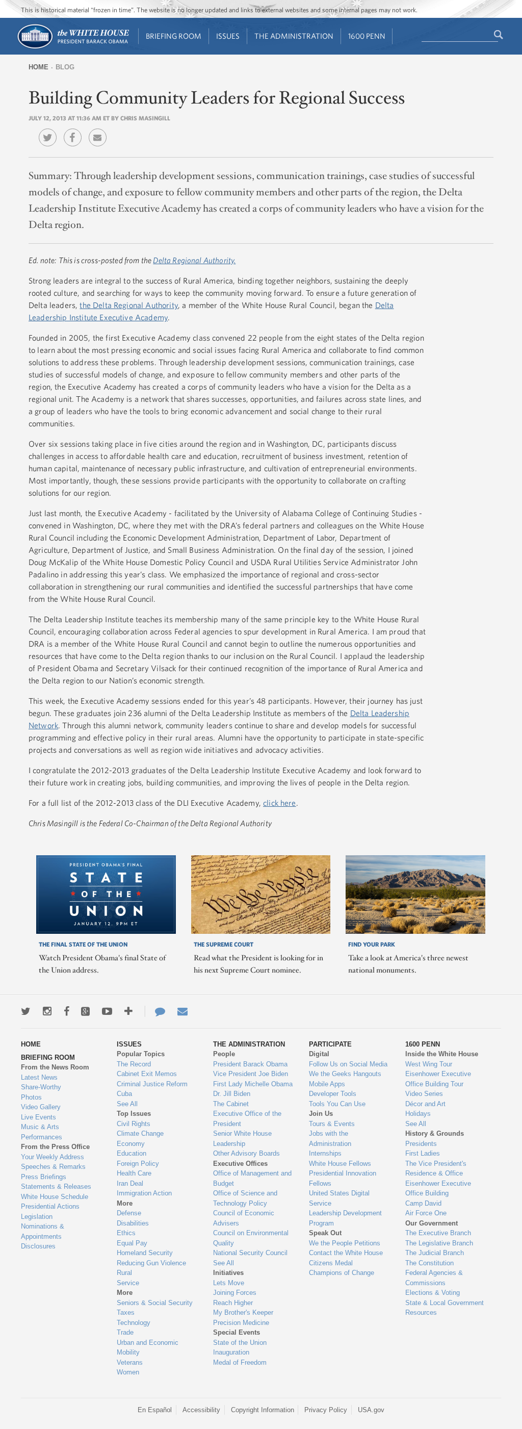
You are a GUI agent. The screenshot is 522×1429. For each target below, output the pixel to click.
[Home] (72, 48)
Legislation (37, 1216)
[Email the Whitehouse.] (182, 1011)
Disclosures (38, 1246)
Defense (129, 1213)
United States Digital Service (339, 1198)
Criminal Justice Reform (152, 1084)
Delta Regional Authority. (194, 260)
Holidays (418, 1113)
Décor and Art (425, 1104)
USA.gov (371, 1410)
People (224, 1054)
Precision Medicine (241, 1322)
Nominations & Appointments (42, 1231)
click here (279, 802)
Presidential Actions (50, 1206)
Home (38, 67)
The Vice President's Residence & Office (435, 1169)
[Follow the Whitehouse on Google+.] (85, 1011)
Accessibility (201, 1410)
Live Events (38, 1117)
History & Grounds (434, 1133)
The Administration (293, 36)
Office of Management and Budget (252, 1178)
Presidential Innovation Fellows (342, 1178)
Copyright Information (262, 1410)
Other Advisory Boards (246, 1153)
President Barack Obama (250, 1064)
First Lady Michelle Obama (253, 1084)
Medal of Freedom (240, 1362)
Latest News (39, 1077)
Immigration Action (144, 1193)
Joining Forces (234, 1292)
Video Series (424, 1094)
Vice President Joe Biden (250, 1074)
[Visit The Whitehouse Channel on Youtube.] (107, 1011)
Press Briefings (43, 1177)
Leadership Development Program (345, 1218)
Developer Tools (332, 1094)
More (125, 1203)
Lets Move (228, 1283)
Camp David (423, 1203)
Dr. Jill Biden (231, 1094)
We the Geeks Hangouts (345, 1074)
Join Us (321, 1113)
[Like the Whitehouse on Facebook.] (66, 1011)
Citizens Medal (331, 1263)
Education (131, 1153)
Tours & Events (332, 1124)
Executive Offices (240, 1163)
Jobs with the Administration (330, 1138)
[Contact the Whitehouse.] (155, 1011)
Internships (325, 1153)
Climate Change (140, 1133)
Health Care (134, 1173)
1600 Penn (366, 36)
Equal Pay (132, 1243)
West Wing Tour (428, 1064)
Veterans (130, 1362)
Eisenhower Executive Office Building (438, 1188)
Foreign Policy (138, 1163)
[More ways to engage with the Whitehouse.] (128, 1011)
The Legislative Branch (439, 1243)
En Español (155, 1410)
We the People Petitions (344, 1243)
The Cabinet (231, 1104)
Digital (319, 1054)
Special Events (236, 1332)
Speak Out (325, 1233)
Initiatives (228, 1273)
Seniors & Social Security (155, 1303)
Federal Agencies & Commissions (434, 1278)
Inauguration (231, 1352)
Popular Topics (141, 1054)
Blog (65, 67)
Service (128, 1283)
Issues (228, 36)
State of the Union (240, 1342)
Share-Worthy (41, 1087)
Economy (131, 1143)
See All (127, 1104)
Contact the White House (346, 1253)
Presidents (421, 1143)
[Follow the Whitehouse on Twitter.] (26, 1011)
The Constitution (429, 1263)
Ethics (126, 1233)
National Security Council (250, 1253)
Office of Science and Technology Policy (245, 1198)
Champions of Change (341, 1273)
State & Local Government (444, 1303)
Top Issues (134, 1113)
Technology (133, 1322)
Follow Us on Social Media (348, 1064)
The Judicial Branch (434, 1253)
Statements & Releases (56, 1186)
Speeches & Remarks (53, 1166)
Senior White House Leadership (242, 1138)
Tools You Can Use (337, 1104)
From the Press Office (55, 1147)
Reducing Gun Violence (151, 1263)
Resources (421, 1312)
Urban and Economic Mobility (147, 1348)
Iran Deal (130, 1183)
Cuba (124, 1094)
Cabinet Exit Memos (147, 1074)
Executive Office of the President (247, 1119)
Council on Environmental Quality (251, 1238)
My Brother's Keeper (243, 1312)
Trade (125, 1332)
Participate (330, 1044)
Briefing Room (173, 36)
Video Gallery (41, 1107)
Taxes (126, 1312)
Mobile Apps (327, 1084)
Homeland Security (145, 1253)
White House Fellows (340, 1163)
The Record (134, 1064)
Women (128, 1372)
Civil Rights (133, 1124)
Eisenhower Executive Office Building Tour (438, 1079)
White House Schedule (54, 1197)
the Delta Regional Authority (128, 305)
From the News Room (55, 1067)
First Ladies (422, 1153)
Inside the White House (441, 1054)
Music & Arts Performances (41, 1132)
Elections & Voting (432, 1292)
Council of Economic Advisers (243, 1218)
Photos (31, 1097)
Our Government (431, 1223)
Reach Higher (233, 1303)
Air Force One (426, 1213)
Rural (124, 1273)
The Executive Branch (438, 1233)
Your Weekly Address (52, 1157)
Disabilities (133, 1223)
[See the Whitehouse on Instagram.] (47, 1011)
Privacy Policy (325, 1410)
